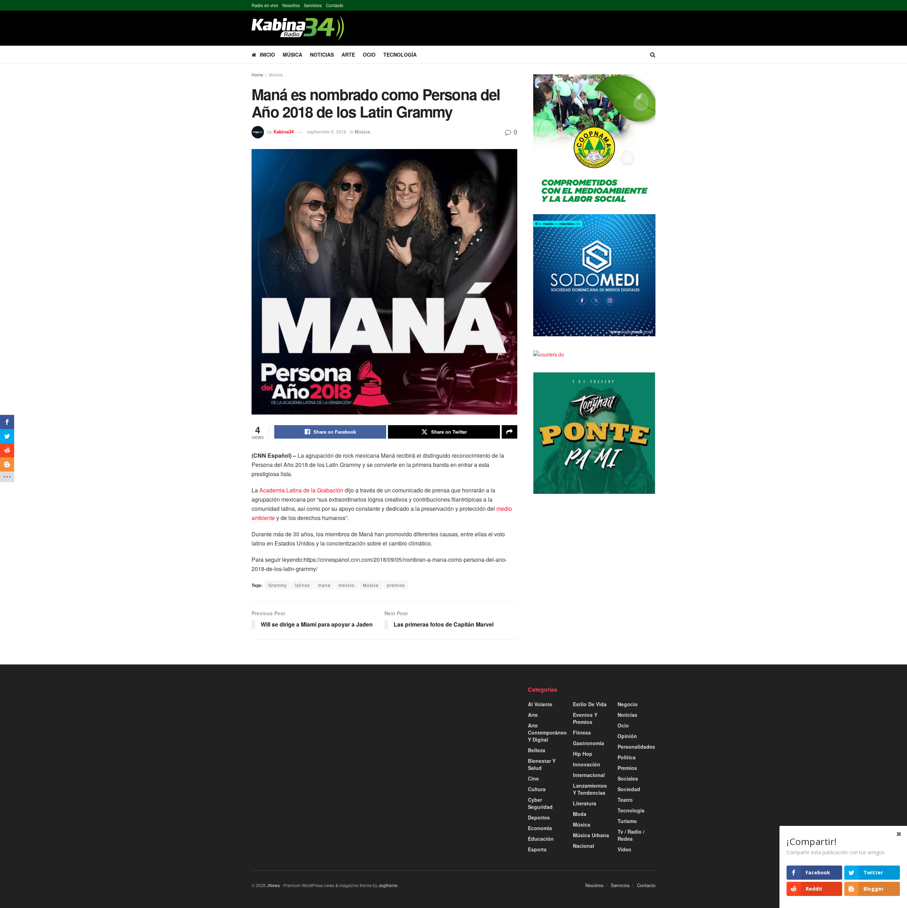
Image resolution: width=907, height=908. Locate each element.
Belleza (536, 750)
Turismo (627, 820)
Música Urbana (591, 835)
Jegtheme (388, 885)
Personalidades (636, 746)
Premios (627, 767)
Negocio (628, 704)
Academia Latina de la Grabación (301, 490)
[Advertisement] (315, 735)
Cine (533, 778)
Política (627, 757)
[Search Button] (652, 54)
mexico (347, 585)
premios (396, 585)
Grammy (277, 585)
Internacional (589, 774)
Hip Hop (582, 753)
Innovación (586, 764)
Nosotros (291, 5)
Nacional (583, 845)
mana (324, 585)
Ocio (369, 54)
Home (257, 75)
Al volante (540, 704)
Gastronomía (588, 743)
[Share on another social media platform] (509, 432)
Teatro (625, 799)
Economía (540, 828)
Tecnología (400, 54)
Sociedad (629, 789)
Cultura (537, 789)
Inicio (267, 54)
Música (292, 54)
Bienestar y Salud (542, 764)
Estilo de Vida (590, 704)
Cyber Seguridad (540, 803)
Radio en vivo (265, 5)
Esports (537, 849)
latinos (302, 585)
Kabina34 (284, 131)
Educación (541, 838)
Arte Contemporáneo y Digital (547, 732)
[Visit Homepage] (298, 28)
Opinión (627, 735)
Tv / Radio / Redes (631, 835)
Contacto (334, 5)
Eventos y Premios (585, 718)
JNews (273, 885)
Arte (348, 54)
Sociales (628, 778)
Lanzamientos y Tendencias (590, 789)
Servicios (313, 5)
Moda (579, 813)
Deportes (539, 817)
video (624, 849)
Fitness (582, 732)
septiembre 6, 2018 (326, 131)
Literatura (584, 803)
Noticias (322, 54)
